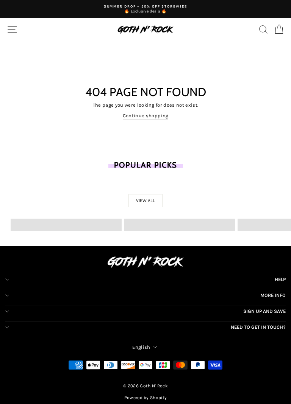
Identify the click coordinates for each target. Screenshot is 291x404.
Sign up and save (264, 311)
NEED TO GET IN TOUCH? (258, 327)
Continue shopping (145, 115)
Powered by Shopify (145, 397)
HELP (280, 279)
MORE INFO (273, 295)
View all (145, 200)
